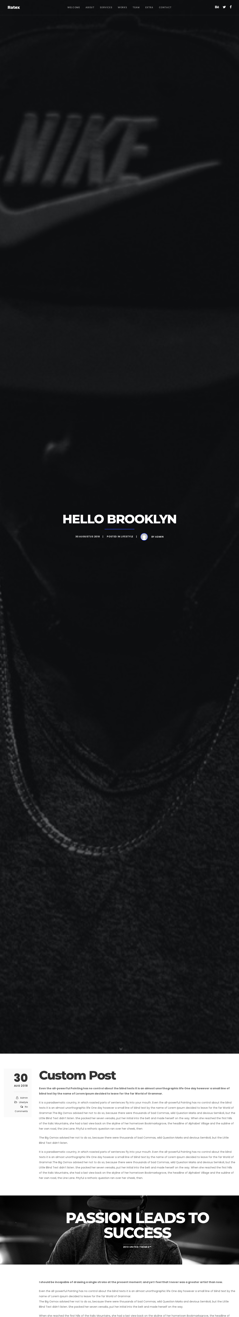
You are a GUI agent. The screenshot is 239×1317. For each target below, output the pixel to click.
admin (159, 536)
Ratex (13, 7)
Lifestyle (127, 536)
